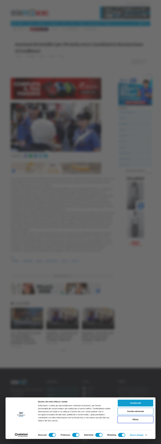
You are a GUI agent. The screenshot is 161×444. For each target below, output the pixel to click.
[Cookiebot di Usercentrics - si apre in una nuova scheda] (21, 435)
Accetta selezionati (135, 411)
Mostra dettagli (136, 435)
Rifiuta (135, 419)
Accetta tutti (135, 403)
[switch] (75, 435)
